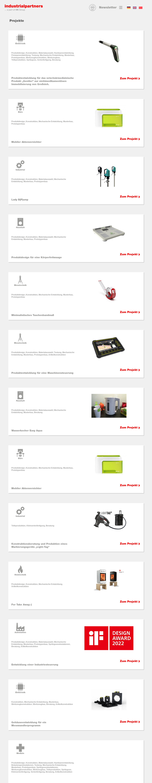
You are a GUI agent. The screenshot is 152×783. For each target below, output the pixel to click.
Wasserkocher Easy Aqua (26, 431)
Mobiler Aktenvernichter (26, 142)
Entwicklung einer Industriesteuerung (34, 665)
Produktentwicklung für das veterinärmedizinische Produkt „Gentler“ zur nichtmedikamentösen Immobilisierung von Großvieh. (42, 81)
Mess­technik (20, 285)
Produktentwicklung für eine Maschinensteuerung (42, 373)
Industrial (20, 170)
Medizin (20, 753)
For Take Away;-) (21, 605)
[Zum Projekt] (139, 78)
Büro (20, 112)
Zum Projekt (128, 78)
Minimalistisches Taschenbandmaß (32, 315)
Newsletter (108, 7)
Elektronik (20, 44)
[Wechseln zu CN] (141, 8)
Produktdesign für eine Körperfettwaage (36, 257)
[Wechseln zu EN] (135, 8)
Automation (20, 633)
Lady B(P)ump (19, 200)
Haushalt (20, 228)
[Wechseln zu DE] (129, 8)
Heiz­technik (20, 575)
